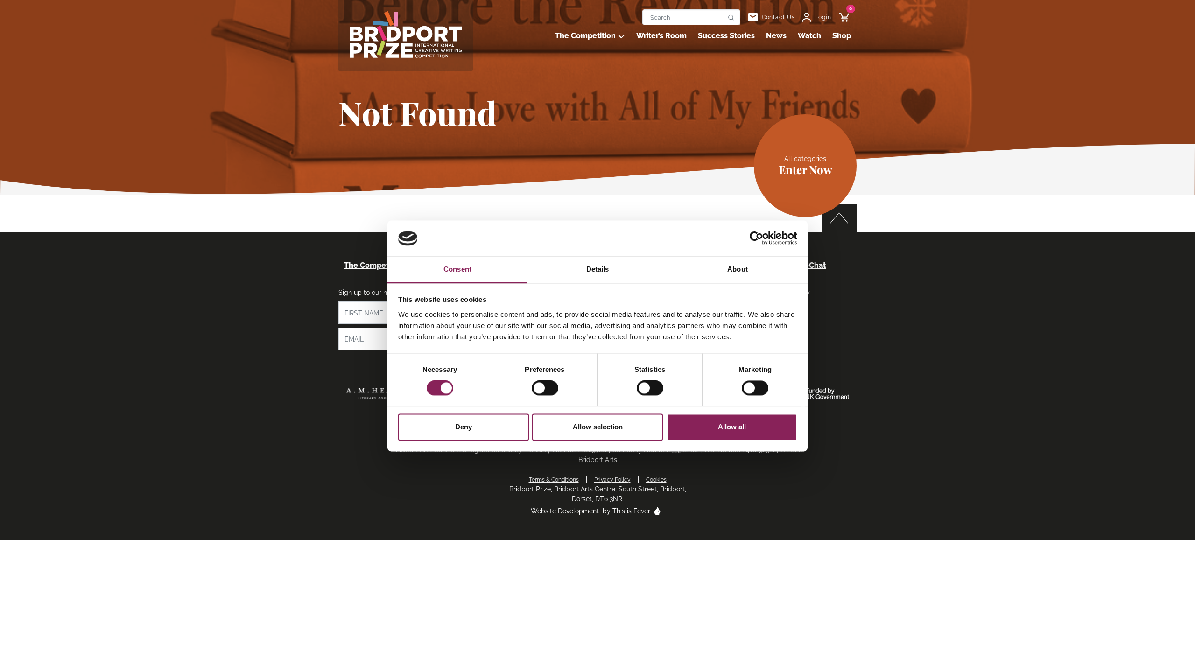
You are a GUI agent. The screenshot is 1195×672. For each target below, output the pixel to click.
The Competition (585, 35)
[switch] (545, 388)
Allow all (732, 427)
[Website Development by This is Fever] (657, 511)
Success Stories (726, 35)
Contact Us (778, 17)
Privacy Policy (612, 479)
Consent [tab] (457, 269)
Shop (841, 35)
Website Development (565, 511)
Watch (809, 35)
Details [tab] (597, 269)
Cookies (656, 479)
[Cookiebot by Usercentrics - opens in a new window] (756, 238)
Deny (463, 427)
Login (823, 17)
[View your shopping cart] (840, 17)
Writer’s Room (661, 35)
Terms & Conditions (554, 479)
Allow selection (598, 427)
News (776, 35)
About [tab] (737, 269)
